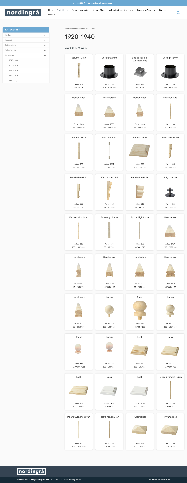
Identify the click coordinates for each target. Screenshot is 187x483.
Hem (67, 29)
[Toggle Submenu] (44, 35)
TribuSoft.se (165, 480)
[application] (66, 10)
